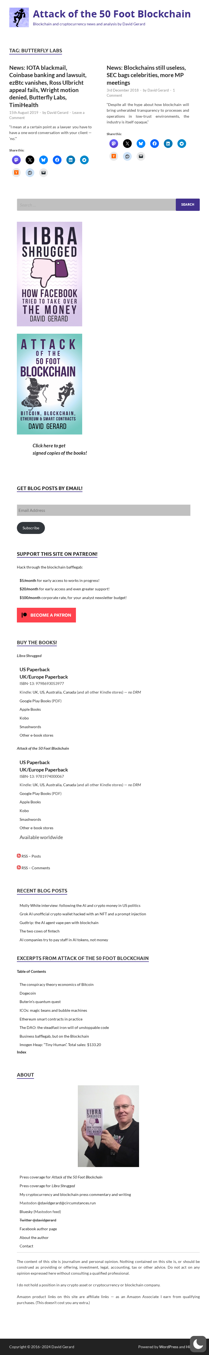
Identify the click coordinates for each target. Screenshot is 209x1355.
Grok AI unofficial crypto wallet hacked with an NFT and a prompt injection (83, 914)
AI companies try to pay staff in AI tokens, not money (64, 939)
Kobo (24, 718)
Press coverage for (61, 1177)
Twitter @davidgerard (38, 1220)
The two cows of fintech (40, 931)
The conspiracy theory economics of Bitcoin (57, 984)
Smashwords (30, 726)
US (42, 692)
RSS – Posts (31, 856)
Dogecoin (28, 993)
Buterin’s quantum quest (40, 1001)
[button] (198, 1344)
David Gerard (57, 112)
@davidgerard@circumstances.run (67, 1203)
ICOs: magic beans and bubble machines (53, 1010)
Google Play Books (35, 700)
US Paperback (35, 669)
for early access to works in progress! (60, 580)
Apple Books (30, 709)
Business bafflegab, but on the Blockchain (54, 1036)
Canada (69, 692)
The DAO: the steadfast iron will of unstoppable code (64, 1027)
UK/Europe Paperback (44, 677)
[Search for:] (108, 205)
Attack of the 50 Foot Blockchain (112, 13)
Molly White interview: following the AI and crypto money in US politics (80, 905)
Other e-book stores (36, 735)
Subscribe (31, 527)
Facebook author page (38, 1228)
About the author (34, 1237)
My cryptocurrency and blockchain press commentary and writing (75, 1194)
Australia (54, 692)
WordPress (168, 1346)
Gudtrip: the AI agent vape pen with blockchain (59, 922)
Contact (26, 1246)
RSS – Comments (35, 867)
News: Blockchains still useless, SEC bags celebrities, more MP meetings (146, 75)
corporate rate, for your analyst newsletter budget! (73, 597)
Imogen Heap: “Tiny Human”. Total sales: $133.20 (60, 1044)
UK (35, 692)
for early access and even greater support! (65, 589)
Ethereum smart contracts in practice (51, 1019)
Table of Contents (31, 971)
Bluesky (26, 1211)
